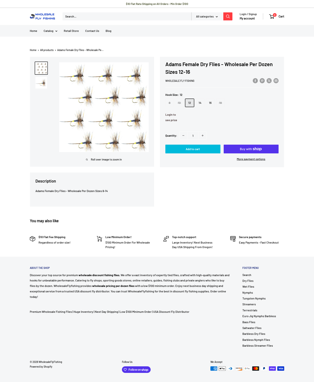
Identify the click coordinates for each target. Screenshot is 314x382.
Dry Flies (247, 280)
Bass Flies (248, 322)
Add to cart (193, 149)
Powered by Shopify (41, 366)
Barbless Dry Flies (253, 333)
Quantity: (171, 135)
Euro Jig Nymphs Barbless (259, 316)
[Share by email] (276, 80)
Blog (108, 30)
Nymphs (247, 292)
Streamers (249, 304)
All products (47, 50)
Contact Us (92, 30)
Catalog (48, 30)
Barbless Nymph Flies (256, 339)
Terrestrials (249, 310)
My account (247, 18)
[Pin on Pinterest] (262, 80)
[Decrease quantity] (183, 135)
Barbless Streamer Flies (257, 345)
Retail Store (71, 30)
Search (246, 275)
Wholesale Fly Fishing (179, 80)
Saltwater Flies (251, 328)
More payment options (251, 159)
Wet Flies (248, 286)
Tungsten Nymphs (254, 298)
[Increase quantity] (202, 135)
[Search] (227, 16)
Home (33, 30)
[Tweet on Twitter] (269, 80)
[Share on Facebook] (255, 80)
